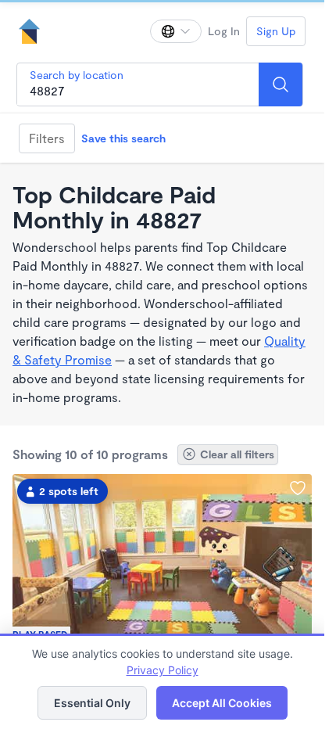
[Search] (280, 84)
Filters (47, 138)
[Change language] (176, 31)
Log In (224, 31)
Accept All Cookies (222, 702)
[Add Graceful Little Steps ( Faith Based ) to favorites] (297, 488)
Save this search (123, 138)
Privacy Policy (162, 670)
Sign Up (275, 31)
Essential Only (92, 702)
